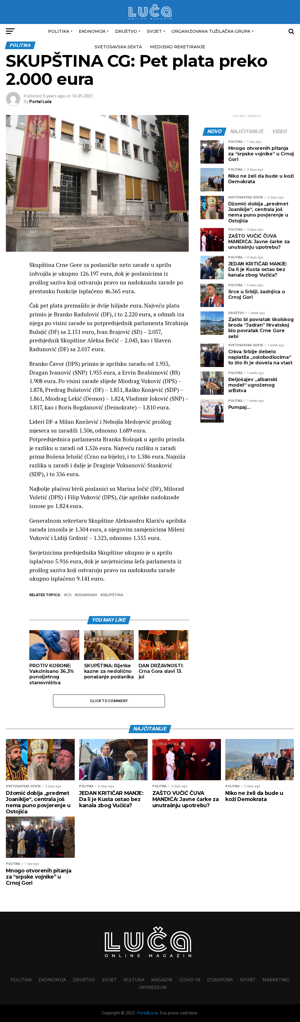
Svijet (154, 31)
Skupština (113, 595)
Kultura (134, 979)
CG (68, 595)
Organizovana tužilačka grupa (210, 31)
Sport (247, 979)
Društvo (126, 31)
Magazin (161, 979)
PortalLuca (147, 1013)
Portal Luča (40, 101)
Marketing (275, 979)
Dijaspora (220, 979)
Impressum (153, 987)
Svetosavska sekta (118, 46)
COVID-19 (189, 979)
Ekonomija (92, 31)
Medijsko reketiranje (177, 46)
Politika (58, 31)
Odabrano (87, 595)
